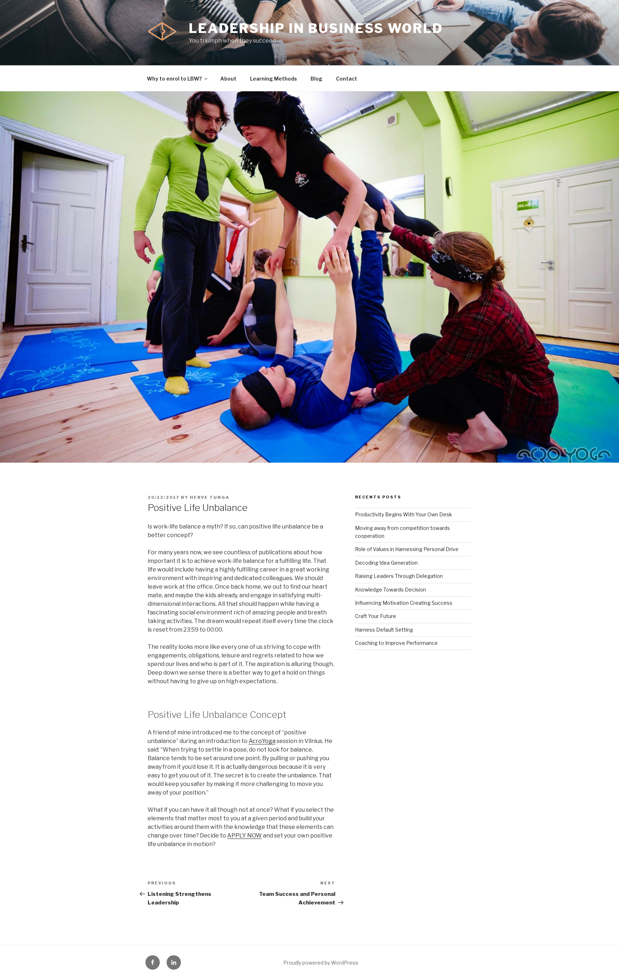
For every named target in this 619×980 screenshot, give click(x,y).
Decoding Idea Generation (386, 563)
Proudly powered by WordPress (320, 963)
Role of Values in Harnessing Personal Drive (407, 549)
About (228, 79)
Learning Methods (273, 79)
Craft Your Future (375, 616)
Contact (346, 79)
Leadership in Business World (316, 28)
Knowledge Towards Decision (390, 589)
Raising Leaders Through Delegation (399, 576)
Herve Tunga (210, 497)
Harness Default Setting (384, 630)
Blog (316, 79)
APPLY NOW (244, 835)
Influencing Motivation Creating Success (403, 603)
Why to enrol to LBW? (174, 79)
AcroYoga (262, 741)
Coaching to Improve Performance (396, 643)
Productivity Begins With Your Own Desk (403, 514)
